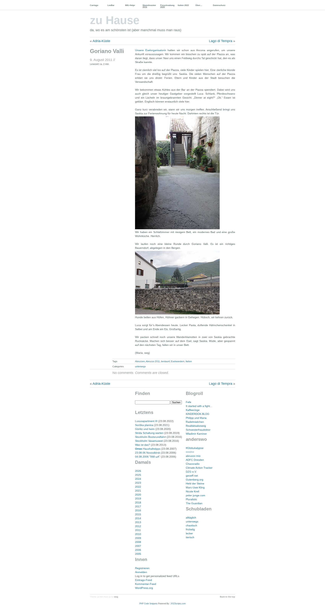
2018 (138, 502)
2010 (138, 534)
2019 (138, 498)
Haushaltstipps (147, 448)
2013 (138, 522)
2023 (138, 482)
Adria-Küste (101, 41)
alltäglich (191, 517)
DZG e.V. (191, 471)
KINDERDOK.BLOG (197, 413)
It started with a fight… (199, 406)
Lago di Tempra (220, 41)
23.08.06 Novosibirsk (147, 452)
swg (116, 597)
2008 (138, 542)
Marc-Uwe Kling (195, 487)
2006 (138, 549)
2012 (138, 526)
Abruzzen (140, 361)
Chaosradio (193, 463)
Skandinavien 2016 (149, 6)
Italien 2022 (183, 5)
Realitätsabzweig (196, 425)
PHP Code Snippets (148, 603)
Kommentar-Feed (145, 583)
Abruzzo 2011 (153, 361)
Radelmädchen (195, 421)
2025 (138, 474)
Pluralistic (191, 499)
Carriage (94, 5)
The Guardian (194, 503)
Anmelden (141, 572)
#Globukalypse (195, 447)
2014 (138, 518)
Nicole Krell (192, 491)
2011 (138, 530)
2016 (138, 510)
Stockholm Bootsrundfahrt (150, 436)
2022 (138, 486)
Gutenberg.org (194, 479)
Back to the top (227, 597)
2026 (138, 470)
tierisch (190, 537)
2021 (138, 490)
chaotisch (191, 525)
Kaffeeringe (193, 409)
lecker (189, 533)
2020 (138, 494)
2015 (138, 514)
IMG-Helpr (130, 5)
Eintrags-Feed (143, 579)
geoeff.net (192, 475)
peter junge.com (195, 495)
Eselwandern (178, 361)
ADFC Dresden (195, 459)
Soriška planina (144, 425)
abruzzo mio (193, 455)
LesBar (110, 5)
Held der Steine (195, 483)
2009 (138, 538)
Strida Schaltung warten (149, 432)
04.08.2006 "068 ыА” (147, 456)
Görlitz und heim (145, 428)
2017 (138, 506)
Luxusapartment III (146, 421)
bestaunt (165, 361)
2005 (138, 553)
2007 (138, 545)
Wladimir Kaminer (196, 433)
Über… (198, 5)
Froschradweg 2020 (167, 6)
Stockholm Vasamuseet (149, 440)
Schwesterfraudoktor (198, 429)
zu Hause (114, 20)
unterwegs (140, 366)
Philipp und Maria (196, 417)
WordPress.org (144, 587)
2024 (138, 478)
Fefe (188, 402)
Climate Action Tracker (199, 467)
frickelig (190, 529)
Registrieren (142, 568)
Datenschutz (219, 5)
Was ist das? (142, 444)
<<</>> (190, 451)
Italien (189, 361)
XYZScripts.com (178, 603)
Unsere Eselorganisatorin (150, 50)
